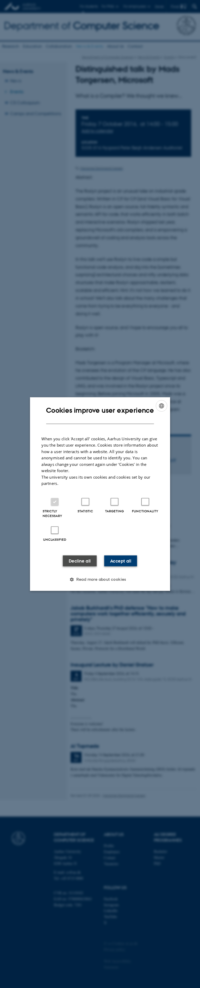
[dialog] (100, 494)
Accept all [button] (120, 560)
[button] (100, 579)
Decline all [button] (80, 560)
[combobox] (161, 406)
